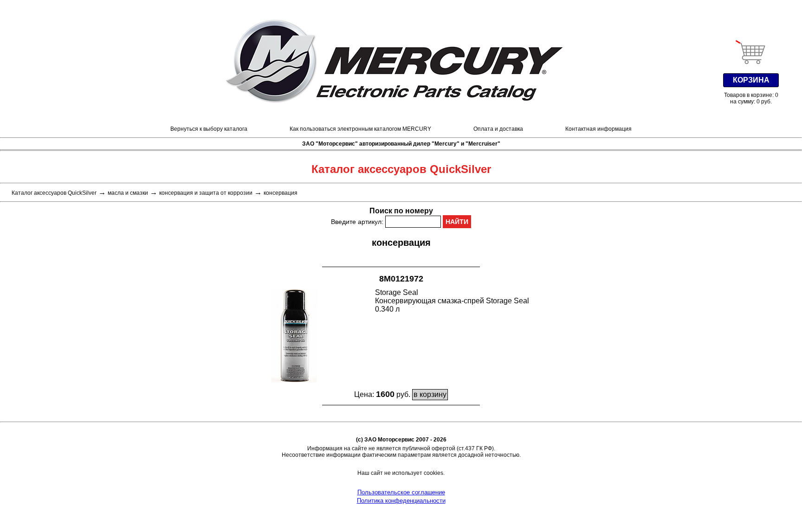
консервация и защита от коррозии (205, 193)
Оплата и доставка (498, 129)
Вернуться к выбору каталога (208, 129)
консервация (281, 193)
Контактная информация (598, 129)
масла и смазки (128, 193)
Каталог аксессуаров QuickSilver (54, 193)
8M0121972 (401, 278)
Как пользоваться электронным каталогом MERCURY (360, 129)
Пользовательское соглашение (401, 492)
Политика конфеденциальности (401, 500)
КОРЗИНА (751, 80)
